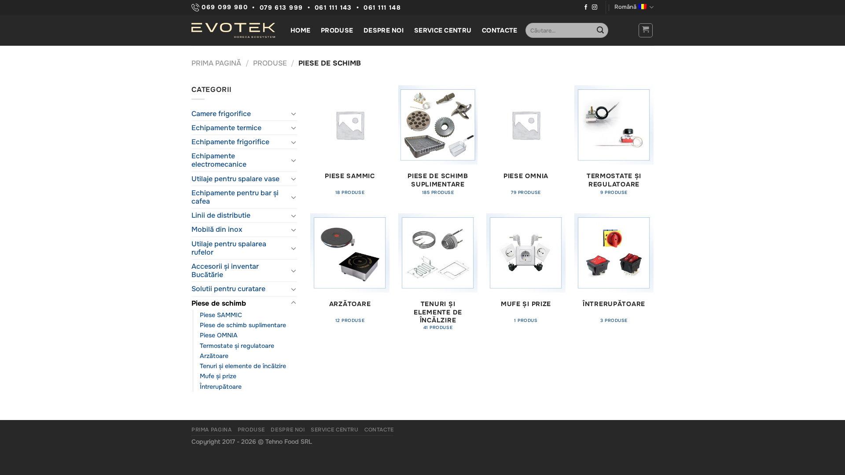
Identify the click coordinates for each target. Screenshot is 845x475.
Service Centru (442, 30)
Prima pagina (211, 429)
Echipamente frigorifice (230, 141)
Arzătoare (214, 356)
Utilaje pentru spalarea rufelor (228, 248)
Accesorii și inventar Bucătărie (225, 270)
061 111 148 (382, 7)
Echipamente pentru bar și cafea (235, 197)
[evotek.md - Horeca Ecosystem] (233, 30)
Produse (337, 30)
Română (625, 7)
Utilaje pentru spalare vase (235, 178)
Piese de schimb (218, 303)
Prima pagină (216, 63)
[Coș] (646, 30)
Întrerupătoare (221, 387)
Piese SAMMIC (221, 315)
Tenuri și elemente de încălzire (243, 366)
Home (300, 30)
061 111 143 (333, 7)
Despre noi (384, 30)
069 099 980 (223, 7)
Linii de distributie (220, 215)
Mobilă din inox (216, 229)
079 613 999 (281, 7)
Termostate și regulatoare (237, 346)
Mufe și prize (218, 376)
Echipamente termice (226, 127)
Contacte (499, 30)
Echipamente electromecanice (218, 160)
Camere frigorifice (221, 113)
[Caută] (600, 30)
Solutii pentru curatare (228, 288)
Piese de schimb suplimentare (243, 325)
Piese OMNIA (219, 335)
